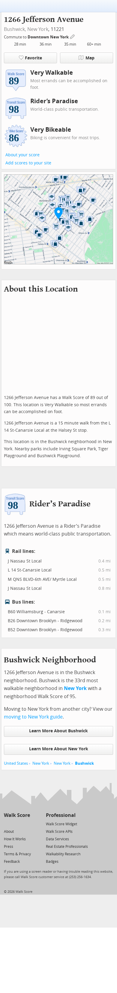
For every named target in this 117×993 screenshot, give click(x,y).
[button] (58, 213)
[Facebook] (16, 823)
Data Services (57, 839)
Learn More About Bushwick (58, 731)
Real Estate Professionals (67, 846)
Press (8, 846)
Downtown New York (49, 37)
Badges (52, 862)
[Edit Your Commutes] (73, 36)
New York (37, 29)
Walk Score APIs (59, 832)
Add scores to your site (28, 163)
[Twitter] (7, 823)
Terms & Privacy (17, 854)
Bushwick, (15, 29)
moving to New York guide (33, 717)
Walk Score (17, 815)
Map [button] (90, 58)
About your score (22, 155)
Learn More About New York (58, 749)
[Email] (25, 823)
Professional (61, 815)
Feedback (12, 862)
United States (16, 763)
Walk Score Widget (61, 824)
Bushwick (84, 763)
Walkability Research (63, 854)
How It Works (15, 839)
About (9, 832)
